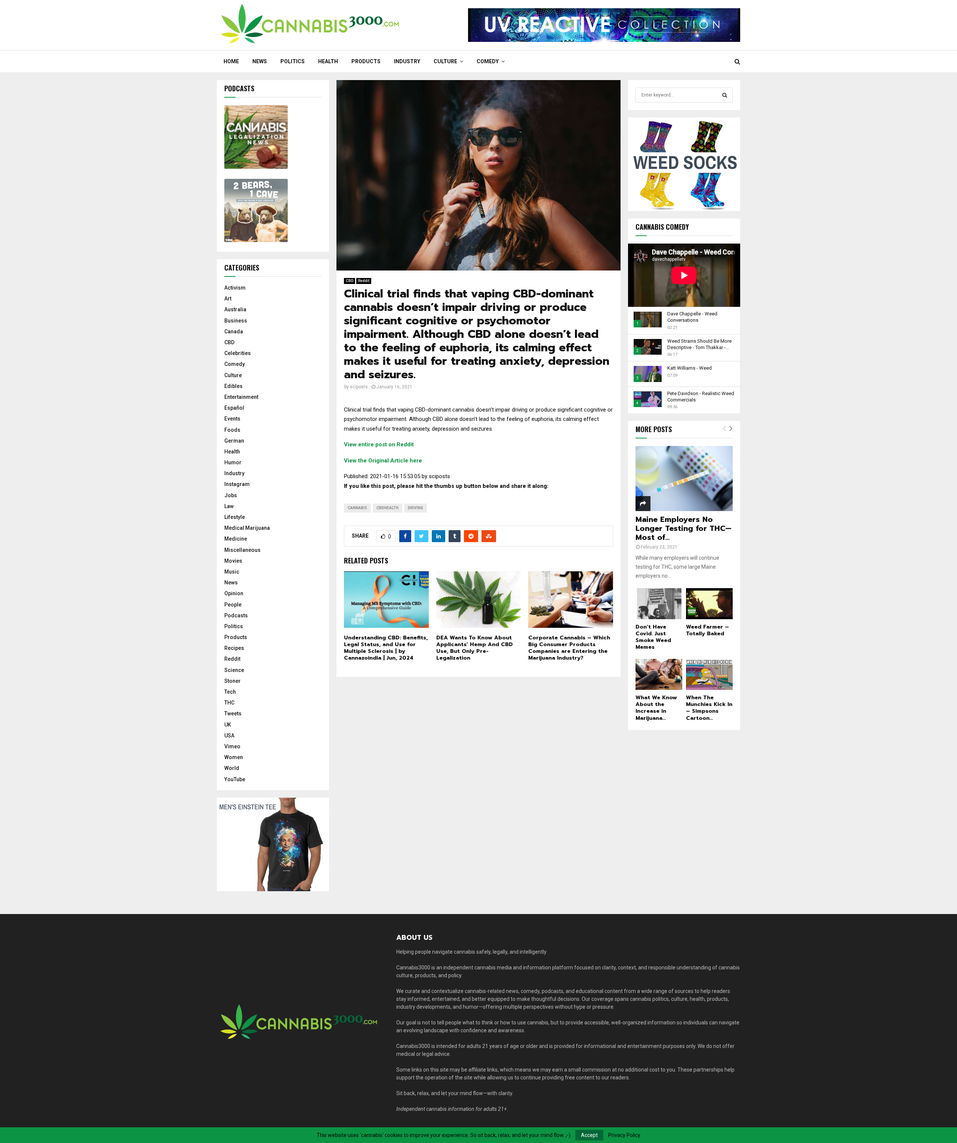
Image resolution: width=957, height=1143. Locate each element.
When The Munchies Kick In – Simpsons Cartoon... (709, 708)
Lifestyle (234, 517)
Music (231, 572)
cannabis (357, 508)
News (259, 61)
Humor (232, 462)
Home (231, 61)
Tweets (232, 713)
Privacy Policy (624, 1135)
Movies (233, 561)
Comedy (488, 61)
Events (232, 419)
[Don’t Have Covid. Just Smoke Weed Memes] (659, 603)
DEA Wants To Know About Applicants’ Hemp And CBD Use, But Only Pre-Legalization (474, 648)
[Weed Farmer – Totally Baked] (709, 603)
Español (234, 408)
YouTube (234, 779)
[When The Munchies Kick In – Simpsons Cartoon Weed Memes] (709, 674)
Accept (589, 1135)
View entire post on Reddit (379, 444)
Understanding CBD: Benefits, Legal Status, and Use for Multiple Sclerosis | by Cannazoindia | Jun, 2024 (386, 648)
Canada (233, 331)
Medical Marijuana (247, 528)
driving (415, 508)
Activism (235, 288)
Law (229, 506)
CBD (349, 281)
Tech (230, 692)
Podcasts (236, 615)
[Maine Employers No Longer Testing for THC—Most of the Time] (684, 478)
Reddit (363, 281)
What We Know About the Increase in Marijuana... (656, 708)
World (231, 768)
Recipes (234, 648)
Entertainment (241, 397)
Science (234, 670)
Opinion (233, 593)
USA (229, 736)
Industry (407, 61)
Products (366, 61)
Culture (445, 61)
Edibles (233, 386)
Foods (232, 430)
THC (229, 703)
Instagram (237, 484)
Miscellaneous (242, 550)
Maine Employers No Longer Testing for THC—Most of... (684, 528)
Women (233, 757)
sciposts (359, 386)
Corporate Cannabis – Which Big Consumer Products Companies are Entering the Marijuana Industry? (569, 648)
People (232, 605)
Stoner (232, 681)
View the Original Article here (383, 460)
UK (227, 725)
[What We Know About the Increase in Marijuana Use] (659, 674)
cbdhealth (387, 508)
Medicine (235, 539)
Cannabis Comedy (662, 227)
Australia (235, 309)
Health (328, 61)
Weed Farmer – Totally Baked (707, 630)
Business (235, 321)
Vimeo (232, 746)
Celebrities (237, 353)
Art (227, 299)
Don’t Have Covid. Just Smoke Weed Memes (653, 637)
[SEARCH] (725, 95)
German (234, 441)
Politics (292, 61)
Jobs (230, 495)
